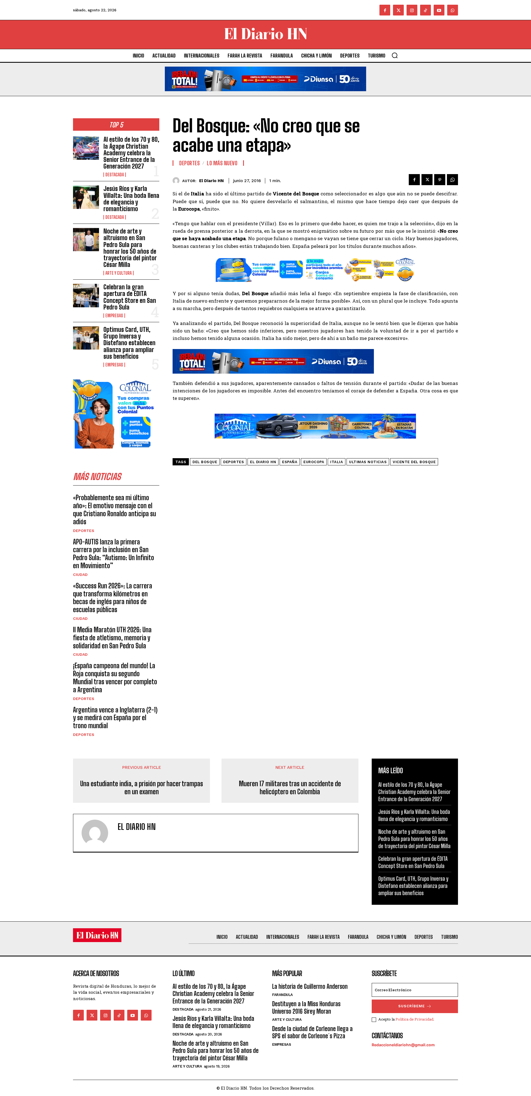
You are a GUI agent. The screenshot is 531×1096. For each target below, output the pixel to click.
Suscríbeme (411, 1006)
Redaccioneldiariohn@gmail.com (403, 1044)
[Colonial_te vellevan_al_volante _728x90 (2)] (315, 442)
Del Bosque (204, 462)
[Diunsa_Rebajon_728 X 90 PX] (265, 95)
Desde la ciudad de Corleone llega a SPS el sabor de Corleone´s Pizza (312, 1032)
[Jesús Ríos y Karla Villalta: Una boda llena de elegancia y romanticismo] (86, 197)
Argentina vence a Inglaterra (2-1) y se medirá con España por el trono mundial (115, 718)
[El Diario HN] (177, 180)
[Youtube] (439, 10)
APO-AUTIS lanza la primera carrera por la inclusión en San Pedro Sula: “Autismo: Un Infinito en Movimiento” (113, 554)
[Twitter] (398, 10)
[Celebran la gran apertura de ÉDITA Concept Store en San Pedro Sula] (86, 295)
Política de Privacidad (414, 1019)
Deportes (83, 531)
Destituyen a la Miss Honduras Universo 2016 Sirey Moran (306, 1007)
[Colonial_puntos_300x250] (114, 452)
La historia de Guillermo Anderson (310, 986)
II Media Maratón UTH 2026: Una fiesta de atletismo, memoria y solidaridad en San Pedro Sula (112, 638)
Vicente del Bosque (414, 462)
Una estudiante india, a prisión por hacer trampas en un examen (141, 788)
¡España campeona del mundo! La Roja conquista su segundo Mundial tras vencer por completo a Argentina (115, 677)
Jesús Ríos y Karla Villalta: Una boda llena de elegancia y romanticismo (131, 199)
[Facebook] (384, 10)
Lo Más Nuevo (222, 163)
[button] (394, 55)
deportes (233, 462)
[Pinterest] (439, 179)
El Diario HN (211, 180)
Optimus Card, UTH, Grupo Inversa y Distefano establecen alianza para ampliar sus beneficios (129, 343)
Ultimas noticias (368, 462)
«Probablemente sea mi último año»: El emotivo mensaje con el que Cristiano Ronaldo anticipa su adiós (114, 509)
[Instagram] (412, 10)
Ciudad (80, 574)
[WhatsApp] (452, 179)
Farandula (282, 995)
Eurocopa (313, 462)
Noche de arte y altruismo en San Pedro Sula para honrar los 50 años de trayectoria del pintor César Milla (130, 247)
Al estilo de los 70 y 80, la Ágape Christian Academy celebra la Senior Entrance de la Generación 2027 (131, 153)
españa (289, 462)
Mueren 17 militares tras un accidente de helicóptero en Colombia (290, 788)
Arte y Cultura (118, 273)
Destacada (114, 174)
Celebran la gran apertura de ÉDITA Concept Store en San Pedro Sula (129, 297)
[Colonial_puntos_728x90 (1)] (315, 286)
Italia (336, 462)
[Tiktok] (425, 10)
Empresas (114, 315)
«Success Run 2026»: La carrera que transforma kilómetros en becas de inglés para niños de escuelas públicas (112, 597)
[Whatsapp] (452, 10)
